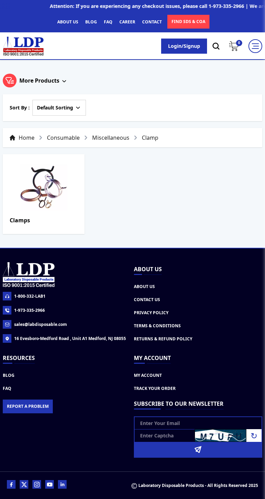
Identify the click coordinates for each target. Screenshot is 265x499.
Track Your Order (155, 388)
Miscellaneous (110, 137)
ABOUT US (67, 22)
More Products (39, 80)
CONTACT (152, 22)
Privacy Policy (151, 313)
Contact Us (147, 299)
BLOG (91, 22)
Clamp (150, 137)
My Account (148, 375)
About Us (144, 286)
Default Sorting (55, 107)
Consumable (63, 137)
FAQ (108, 22)
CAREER (127, 22)
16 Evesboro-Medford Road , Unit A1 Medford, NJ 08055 (70, 338)
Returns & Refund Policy (163, 339)
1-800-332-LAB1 (30, 296)
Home (27, 137)
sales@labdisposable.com (40, 324)
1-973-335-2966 (29, 310)
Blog (8, 375)
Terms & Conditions (157, 326)
